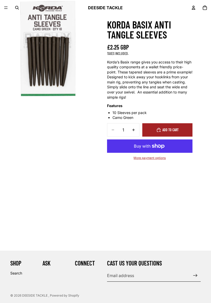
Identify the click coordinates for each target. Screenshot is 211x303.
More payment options (150, 158)
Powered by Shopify (64, 295)
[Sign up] (195, 275)
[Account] (193, 7)
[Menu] (6, 8)
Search (16, 273)
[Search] (17, 7)
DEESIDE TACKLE (35, 295)
